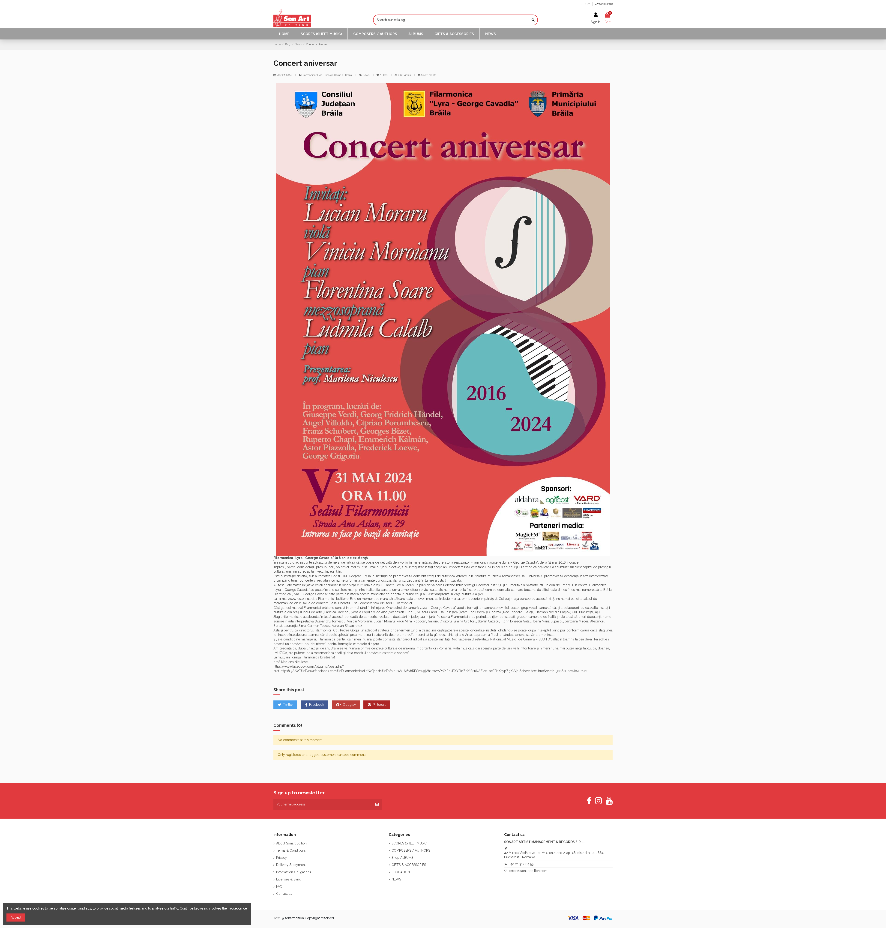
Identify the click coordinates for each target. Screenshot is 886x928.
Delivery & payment (291, 865)
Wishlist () (605, 4)
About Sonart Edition (291, 843)
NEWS (396, 879)
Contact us (284, 893)
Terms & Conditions (291, 850)
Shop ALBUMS (402, 857)
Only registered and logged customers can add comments (322, 755)
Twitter (287, 704)
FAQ (279, 886)
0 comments (428, 75)
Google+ (349, 704)
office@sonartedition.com (528, 871)
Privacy (281, 857)
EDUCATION (401, 872)
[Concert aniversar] (443, 319)
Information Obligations (293, 872)
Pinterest (379, 704)
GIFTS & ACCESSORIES (409, 865)
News (366, 75)
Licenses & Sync (288, 879)
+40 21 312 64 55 (521, 864)
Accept (16, 917)
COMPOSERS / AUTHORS (411, 850)
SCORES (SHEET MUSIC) (410, 843)
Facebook (316, 704)
